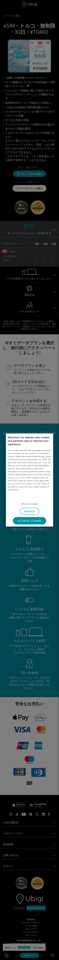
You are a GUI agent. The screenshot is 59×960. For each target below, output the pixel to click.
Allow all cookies (29, 520)
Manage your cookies (17, 477)
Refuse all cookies (29, 503)
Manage (29, 511)
